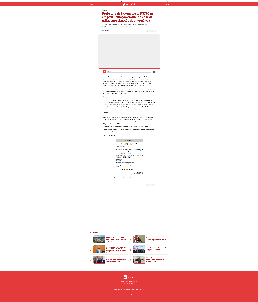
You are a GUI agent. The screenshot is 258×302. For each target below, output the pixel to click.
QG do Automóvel (124, 1)
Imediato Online (102, 1)
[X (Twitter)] (152, 31)
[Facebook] (167, 1)
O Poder (109, 1)
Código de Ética (118, 289)
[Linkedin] (155, 31)
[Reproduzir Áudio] (104, 71)
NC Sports (96, 1)
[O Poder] (129, 4)
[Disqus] (129, 206)
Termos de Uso (127, 289)
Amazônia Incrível (116, 1)
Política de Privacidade (138, 289)
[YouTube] (169, 1)
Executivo (105, 10)
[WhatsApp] (147, 31)
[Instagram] (165, 1)
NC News (90, 1)
